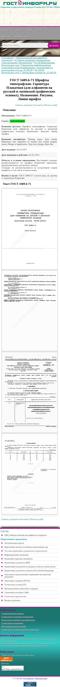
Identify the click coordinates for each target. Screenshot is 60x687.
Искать (54, 46)
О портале (7, 30)
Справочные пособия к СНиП (16, 592)
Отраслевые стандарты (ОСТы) (17, 581)
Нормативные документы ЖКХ (17, 563)
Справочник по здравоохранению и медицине (20, 630)
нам (12, 643)
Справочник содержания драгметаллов (17, 617)
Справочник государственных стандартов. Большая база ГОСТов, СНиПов (30, 7)
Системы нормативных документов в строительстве (25, 551)
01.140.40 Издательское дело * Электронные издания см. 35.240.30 (29, 71)
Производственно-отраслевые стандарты (21, 588)
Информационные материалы (16, 555)
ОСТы (39, 30)
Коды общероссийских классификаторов (18, 620)
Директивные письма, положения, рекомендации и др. (26, 547)
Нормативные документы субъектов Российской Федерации (29, 570)
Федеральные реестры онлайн (13, 626)
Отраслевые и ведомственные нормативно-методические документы (27, 575)
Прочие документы (12, 600)
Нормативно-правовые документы (18, 559)
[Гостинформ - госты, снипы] (30, 4)
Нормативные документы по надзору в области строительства (29, 567)
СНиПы (29, 30)
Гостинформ (7, 58)
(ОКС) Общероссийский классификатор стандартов (25, 535)
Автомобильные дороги (14, 543)
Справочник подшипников (12, 623)
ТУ (47, 30)
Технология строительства (15, 596)
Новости (6, 36)
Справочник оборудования (12, 614)
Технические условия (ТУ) (15, 585)
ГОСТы (19, 30)
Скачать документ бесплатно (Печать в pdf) (36, 105)
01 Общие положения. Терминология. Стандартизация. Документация (25, 61)
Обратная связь (21, 36)
